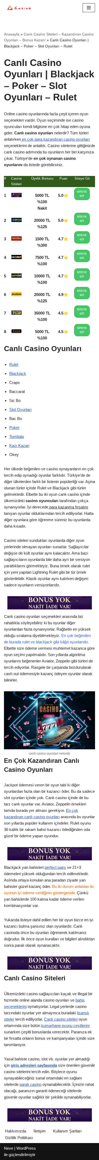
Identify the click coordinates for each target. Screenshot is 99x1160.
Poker (14, 427)
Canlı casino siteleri (61, 1019)
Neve (8, 1148)
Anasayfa (12, 34)
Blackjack (17, 373)
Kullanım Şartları (67, 1131)
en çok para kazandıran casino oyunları (55, 139)
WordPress (26, 1148)
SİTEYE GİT (82, 193)
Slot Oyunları (20, 409)
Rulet (13, 364)
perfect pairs (55, 867)
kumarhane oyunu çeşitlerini (65, 1025)
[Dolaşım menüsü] (89, 7)
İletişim (40, 1131)
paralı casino (30, 1084)
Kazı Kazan (19, 445)
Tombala (16, 436)
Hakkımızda (15, 1131)
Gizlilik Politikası (19, 1137)
